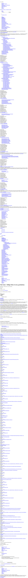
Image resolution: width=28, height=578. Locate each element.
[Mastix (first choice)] (3, 450)
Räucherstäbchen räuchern (5, 214)
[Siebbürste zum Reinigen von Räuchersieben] (5, 401)
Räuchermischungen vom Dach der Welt (8, 46)
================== (5, 264)
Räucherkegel (3, 215)
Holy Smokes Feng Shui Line (6, 82)
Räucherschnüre (3, 251)
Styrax (3, 475)
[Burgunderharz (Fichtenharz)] (2, 427)
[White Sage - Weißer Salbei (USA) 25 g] (5, 377)
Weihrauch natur (5, 40)
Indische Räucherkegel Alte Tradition (6, 100)
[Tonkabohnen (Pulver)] (3, 439)
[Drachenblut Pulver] (3, 523)
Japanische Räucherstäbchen (5, 63)
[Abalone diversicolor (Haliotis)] (4, 341)
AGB (2, 281)
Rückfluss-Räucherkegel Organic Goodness (7, 103)
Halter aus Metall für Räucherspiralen (6, 143)
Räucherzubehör (4, 255)
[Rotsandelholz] (2, 402)
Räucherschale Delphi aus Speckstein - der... (19, 435)
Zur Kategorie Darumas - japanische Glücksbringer (6, 205)
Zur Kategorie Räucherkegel (3, 98)
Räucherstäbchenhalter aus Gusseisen (6, 141)
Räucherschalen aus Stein (5, 125)
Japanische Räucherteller (4, 157)
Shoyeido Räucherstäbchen (6, 64)
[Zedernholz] (2, 346)
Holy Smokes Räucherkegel (5, 102)
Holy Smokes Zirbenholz (6, 86)
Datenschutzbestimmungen (7, 563)
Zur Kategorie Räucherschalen (3, 123)
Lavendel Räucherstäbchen (5, 271)
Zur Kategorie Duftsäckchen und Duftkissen (5, 192)
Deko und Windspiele (4, 261)
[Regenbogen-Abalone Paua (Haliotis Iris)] (5, 337)
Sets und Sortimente (4, 256)
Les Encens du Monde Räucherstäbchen (7, 65)
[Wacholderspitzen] (2, 410)
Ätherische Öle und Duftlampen (5, 258)
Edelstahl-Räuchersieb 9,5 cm (11, 515)
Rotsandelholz (6, 402)
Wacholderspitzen (7, 410)
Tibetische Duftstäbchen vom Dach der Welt (8, 74)
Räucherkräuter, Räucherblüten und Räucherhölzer (9, 38)
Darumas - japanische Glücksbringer (6, 259)
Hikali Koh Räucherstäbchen (6, 66)
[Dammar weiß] (2, 458)
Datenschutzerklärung (4, 6)
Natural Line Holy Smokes (6, 69)
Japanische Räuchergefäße (5, 254)
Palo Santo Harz (7, 364)
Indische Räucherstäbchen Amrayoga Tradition (8, 67)
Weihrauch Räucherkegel (5, 275)
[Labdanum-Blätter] (2, 430)
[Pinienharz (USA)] (2, 505)
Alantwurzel (5, 367)
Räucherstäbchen (4, 249)
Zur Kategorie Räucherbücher (3, 189)
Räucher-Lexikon (4, 218)
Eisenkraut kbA (6, 380)
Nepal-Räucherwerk (4, 53)
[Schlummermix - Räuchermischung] (4, 470)
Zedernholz (5, 346)
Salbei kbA (5, 413)
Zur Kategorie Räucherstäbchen (4, 62)
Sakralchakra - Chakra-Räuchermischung (15, 531)
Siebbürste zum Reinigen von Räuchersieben (16, 401)
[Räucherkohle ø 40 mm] (2, 351)
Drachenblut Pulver (8, 523)
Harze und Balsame (5, 37)
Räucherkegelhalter (4, 253)
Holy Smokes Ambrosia (6, 84)
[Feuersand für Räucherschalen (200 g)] (5, 359)
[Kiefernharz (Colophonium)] (3, 372)
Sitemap (3, 8)
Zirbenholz (5, 393)
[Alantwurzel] (2, 367)
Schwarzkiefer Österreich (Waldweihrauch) (16, 466)
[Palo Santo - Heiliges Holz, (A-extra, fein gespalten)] (6, 463)
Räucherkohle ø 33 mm (7, 343)
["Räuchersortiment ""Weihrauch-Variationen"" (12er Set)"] (5, 519)
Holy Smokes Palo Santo (6, 85)
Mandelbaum (5, 492)
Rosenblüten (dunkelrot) (9, 405)
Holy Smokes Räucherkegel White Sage (15, 509)
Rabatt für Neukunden (4, 3)
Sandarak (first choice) (8, 479)
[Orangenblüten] (2, 398)
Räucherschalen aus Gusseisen (5, 126)
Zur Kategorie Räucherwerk (3, 35)
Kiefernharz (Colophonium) (10, 372)
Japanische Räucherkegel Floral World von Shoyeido (8, 99)
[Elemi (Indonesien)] (2, 453)
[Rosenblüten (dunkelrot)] (3, 405)
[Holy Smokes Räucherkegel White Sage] (5, 509)
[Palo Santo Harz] (2, 364)
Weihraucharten (3, 39)
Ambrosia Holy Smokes (6, 70)
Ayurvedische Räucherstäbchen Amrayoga (8, 72)
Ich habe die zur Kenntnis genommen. (8, 563)
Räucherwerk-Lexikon (4, 550)
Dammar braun (6, 487)
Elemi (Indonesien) (7, 453)
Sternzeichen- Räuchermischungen (7, 45)
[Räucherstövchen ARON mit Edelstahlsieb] (5, 508)
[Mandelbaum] (2, 492)
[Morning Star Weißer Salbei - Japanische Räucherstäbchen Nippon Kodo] (8, 538)
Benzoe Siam (5, 484)
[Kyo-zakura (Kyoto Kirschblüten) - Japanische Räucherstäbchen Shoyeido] (9, 512)
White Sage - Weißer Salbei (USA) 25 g (14, 377)
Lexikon (3, 277)
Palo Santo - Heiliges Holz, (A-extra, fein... (18, 463)
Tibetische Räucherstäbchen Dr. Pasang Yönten (8, 76)
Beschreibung (1, 298)
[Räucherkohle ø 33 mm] (2, 343)
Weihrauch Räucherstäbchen (5, 274)
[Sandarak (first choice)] (3, 479)
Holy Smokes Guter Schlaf (6, 87)
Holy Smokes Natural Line (6, 83)
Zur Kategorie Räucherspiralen (3, 112)
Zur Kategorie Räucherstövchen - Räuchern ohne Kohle (6, 166)
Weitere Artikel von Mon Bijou (5, 326)
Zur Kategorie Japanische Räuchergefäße (5, 154)
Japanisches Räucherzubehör (5, 171)
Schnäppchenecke (4, 239)
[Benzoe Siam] (2, 484)
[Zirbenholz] (2, 393)
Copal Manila (5, 495)
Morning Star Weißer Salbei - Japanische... (21, 538)
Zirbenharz (5, 445)
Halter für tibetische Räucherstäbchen (7, 77)
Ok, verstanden (2, 577)
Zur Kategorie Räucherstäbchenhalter (4, 137)
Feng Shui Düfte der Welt (6, 79)
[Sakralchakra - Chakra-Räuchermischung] (5, 531)
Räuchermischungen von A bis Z (7, 44)
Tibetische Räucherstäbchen (5, 73)
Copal (12, 303)
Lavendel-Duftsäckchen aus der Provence (6, 194)
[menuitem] (14, 5)
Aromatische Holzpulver (7, 243)
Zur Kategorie (3, 32)
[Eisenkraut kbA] (2, 380)
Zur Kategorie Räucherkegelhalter (4, 151)
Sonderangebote (3, 272)
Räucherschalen (3, 252)
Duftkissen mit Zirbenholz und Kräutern (6, 196)
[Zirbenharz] (2, 445)
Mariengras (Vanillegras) (9, 419)
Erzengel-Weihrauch (5, 41)
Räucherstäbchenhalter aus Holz (5, 138)
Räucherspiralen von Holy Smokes (6, 114)
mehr (22, 299)
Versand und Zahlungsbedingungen (6, 279)
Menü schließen (3, 235)
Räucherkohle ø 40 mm (7, 351)
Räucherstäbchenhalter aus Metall (5, 142)
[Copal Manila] (2, 495)
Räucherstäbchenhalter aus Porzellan (6, 140)
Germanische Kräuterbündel (5, 52)
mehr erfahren (4, 97)
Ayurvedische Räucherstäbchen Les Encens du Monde (9, 71)
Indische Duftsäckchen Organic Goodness (6, 195)
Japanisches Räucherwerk (5, 50)
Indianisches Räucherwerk (5, 51)
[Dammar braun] (2, 487)
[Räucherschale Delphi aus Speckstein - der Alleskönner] (7, 435)
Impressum (3, 7)
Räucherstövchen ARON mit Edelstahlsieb (16, 508)
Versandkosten (13, 566)
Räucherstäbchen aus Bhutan (5, 78)
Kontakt (3, 4)
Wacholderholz (6, 385)
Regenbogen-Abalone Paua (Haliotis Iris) (15, 337)
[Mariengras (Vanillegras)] (3, 419)
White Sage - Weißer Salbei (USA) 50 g (14, 388)
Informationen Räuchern (4, 266)
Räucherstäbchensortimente (5, 89)
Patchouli (4, 422)
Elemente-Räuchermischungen (6, 47)
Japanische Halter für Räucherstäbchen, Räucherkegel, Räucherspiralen (10, 156)
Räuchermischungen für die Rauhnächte (7, 49)
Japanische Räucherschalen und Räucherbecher (7, 155)
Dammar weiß (6, 458)
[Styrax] (1, 475)
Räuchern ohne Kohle (4, 213)
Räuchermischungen (4, 43)
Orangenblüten (6, 398)
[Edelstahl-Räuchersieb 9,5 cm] (4, 515)
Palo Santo (1, 304)
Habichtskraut (5, 528)
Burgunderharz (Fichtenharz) (7, 427)
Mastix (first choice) (8, 450)
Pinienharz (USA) (7, 505)
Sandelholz (3, 267)
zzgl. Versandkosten (5, 290)
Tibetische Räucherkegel (4, 101)
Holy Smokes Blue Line (6, 81)
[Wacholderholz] (2, 385)
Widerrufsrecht (3, 5)
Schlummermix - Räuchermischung (13, 470)
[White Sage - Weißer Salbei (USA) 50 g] (5, 388)
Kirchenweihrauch (5, 42)
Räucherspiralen (3, 216)
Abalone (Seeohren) (4, 128)
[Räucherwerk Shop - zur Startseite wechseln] (5, 9)
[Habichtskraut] (2, 528)
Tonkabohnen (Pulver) (8, 439)
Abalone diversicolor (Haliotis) (11, 341)
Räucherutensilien (4, 212)
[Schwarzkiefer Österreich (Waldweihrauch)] (5, 466)
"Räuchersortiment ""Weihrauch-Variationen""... (16, 519)
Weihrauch (3, 273)
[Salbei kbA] (2, 413)
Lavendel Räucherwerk (4, 270)
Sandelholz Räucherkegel (5, 269)
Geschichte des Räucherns (5, 211)
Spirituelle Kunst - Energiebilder (5, 263)
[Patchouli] (1, 422)
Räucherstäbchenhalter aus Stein (5, 139)
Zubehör (1, 334)
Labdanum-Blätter (7, 430)
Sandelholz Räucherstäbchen (5, 268)
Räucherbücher (3, 257)
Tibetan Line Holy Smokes (6, 75)
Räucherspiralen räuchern (5, 217)
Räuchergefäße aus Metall (5, 127)
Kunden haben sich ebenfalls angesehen (4, 444)
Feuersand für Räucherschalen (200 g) (14, 359)
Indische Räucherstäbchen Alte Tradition (8, 68)
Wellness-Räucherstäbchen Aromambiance (7, 88)
